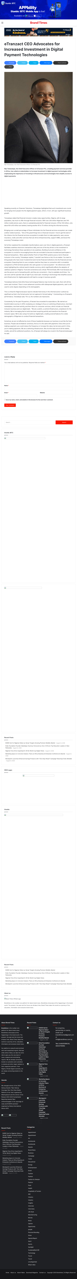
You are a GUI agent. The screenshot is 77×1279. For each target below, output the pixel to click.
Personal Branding (33, 1232)
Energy (30, 1164)
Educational (31, 1162)
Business (31, 1153)
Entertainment (32, 1167)
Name (6, 385)
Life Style (31, 1212)
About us (13, 1272)
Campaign (31, 1156)
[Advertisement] (38, 193)
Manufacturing (32, 1215)
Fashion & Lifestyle (34, 1179)
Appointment (32, 1132)
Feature (30, 1182)
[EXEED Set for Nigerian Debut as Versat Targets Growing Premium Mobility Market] (32, 1030)
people (30, 1229)
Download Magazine (32, 1272)
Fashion (30, 1173)
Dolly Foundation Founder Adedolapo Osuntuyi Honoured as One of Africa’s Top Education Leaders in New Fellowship (44, 1051)
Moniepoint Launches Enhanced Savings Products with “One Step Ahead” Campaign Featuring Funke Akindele (38, 758)
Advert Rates (21, 1272)
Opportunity (31, 1226)
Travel (30, 1256)
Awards (30, 1147)
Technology (31, 1253)
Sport (29, 1241)
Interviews (31, 1209)
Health (30, 1188)
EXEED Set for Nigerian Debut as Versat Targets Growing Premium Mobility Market (30, 743)
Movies (30, 1217)
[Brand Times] (38, 23)
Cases (30, 1159)
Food (29, 1185)
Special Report (32, 1238)
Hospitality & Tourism (34, 1191)
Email (6, 392)
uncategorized (32, 1262)
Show (30, 1235)
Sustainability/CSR (33, 1250)
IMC (29, 1194)
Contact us (42, 1272)
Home (7, 1272)
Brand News (31, 1150)
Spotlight (31, 1247)
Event (30, 1170)
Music (30, 1220)
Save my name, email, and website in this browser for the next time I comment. (29, 400)
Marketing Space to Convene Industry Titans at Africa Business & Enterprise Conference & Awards (35, 754)
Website (42, 392)
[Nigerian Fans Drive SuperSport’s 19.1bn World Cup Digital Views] (32, 1066)
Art (29, 1138)
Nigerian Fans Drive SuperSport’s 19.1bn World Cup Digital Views (24, 751)
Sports (30, 1244)
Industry (30, 1197)
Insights (30, 1203)
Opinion (30, 1223)
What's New (31, 1265)
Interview (31, 1206)
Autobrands (31, 1141)
